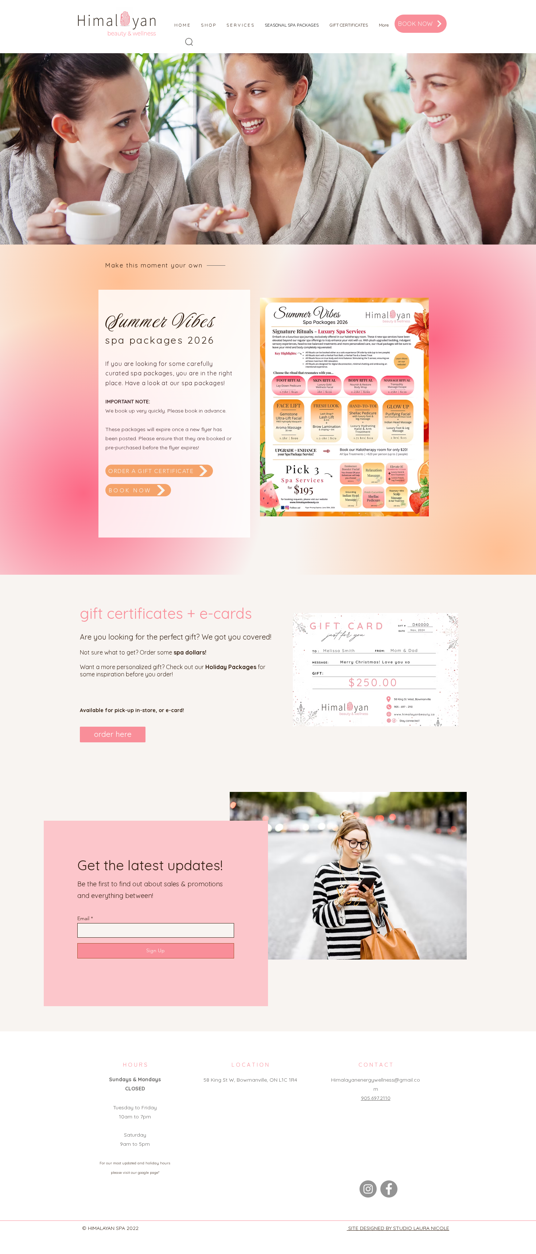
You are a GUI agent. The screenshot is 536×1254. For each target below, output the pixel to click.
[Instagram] (368, 1189)
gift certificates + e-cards (166, 613)
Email (83, 918)
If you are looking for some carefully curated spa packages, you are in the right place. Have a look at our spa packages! (169, 373)
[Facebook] (388, 1189)
